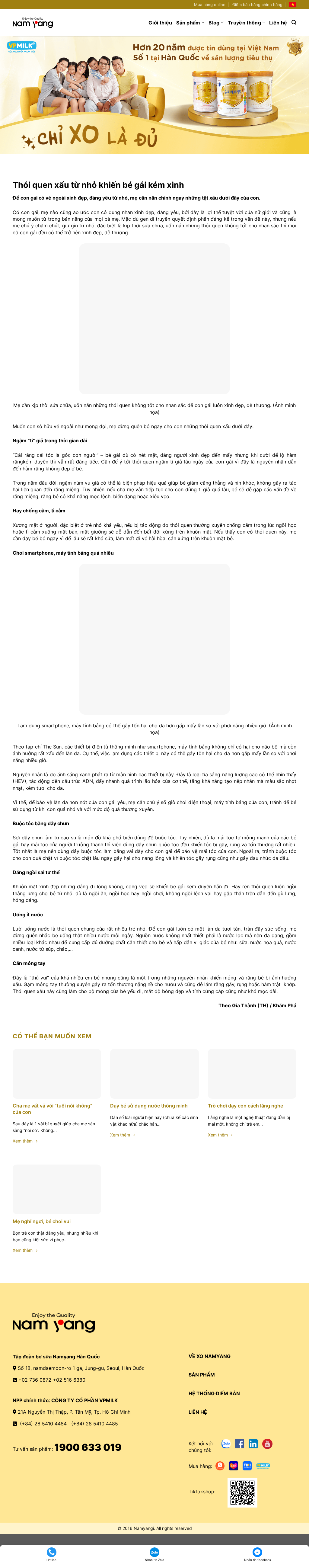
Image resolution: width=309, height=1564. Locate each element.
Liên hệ (278, 23)
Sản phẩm (188, 23)
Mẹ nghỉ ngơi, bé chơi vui (42, 1221)
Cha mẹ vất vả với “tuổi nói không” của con (52, 1109)
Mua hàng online (209, 4)
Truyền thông (244, 23)
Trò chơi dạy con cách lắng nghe (245, 1106)
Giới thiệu (160, 23)
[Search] (293, 22)
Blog (214, 23)
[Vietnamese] (292, 4)
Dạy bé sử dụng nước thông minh (149, 1106)
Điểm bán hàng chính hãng (257, 4)
